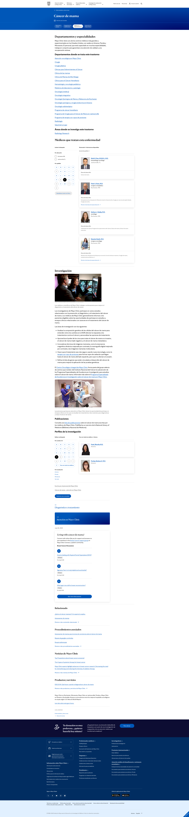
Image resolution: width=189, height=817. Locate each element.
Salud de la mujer (61, 125)
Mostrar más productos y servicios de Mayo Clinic (70, 688)
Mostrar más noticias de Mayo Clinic (66, 672)
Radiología (58, 121)
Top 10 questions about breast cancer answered (69, 658)
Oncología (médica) (62, 92)
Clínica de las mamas (62, 73)
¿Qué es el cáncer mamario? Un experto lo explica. (70, 614)
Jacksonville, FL (61, 159)
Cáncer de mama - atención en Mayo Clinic (68, 490)
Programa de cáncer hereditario (66, 110)
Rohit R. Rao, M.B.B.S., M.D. (99, 158)
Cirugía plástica (60, 66)
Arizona (57, 472)
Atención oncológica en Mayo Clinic (68, 58)
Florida (56, 474)
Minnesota (57, 476)
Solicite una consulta (63, 496)
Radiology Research (62, 133)
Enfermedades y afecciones (62, 10)
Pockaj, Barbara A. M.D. (98, 461)
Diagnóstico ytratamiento (67, 26)
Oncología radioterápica (63, 106)
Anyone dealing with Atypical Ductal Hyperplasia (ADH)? (74, 555)
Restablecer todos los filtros (63, 193)
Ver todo (57, 479)
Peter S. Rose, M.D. (97, 183)
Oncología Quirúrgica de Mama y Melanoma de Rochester (76, 99)
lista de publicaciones (72, 423)
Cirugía (57, 62)
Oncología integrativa (62, 95)
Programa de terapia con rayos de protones (70, 117)
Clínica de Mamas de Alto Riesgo (66, 77)
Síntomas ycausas (58, 26)
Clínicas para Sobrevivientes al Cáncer (68, 69)
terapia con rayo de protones (67, 354)
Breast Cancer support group (79, 540)
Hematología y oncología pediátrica (67, 84)
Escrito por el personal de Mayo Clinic (66, 486)
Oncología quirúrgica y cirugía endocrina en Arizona (73, 103)
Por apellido (58, 163)
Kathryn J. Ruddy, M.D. (98, 212)
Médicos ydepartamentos (78, 26)
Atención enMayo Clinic (88, 26)
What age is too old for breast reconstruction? (71, 585)
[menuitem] (58, 26)
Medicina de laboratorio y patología (67, 88)
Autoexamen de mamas (62, 618)
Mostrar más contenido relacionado (66, 622)
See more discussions (74, 596)
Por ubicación (58, 152)
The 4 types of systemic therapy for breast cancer (70, 662)
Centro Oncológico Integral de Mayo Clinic (72, 367)
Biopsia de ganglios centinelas (64, 638)
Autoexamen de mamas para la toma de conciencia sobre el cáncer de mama (78, 634)
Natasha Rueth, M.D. (97, 239)
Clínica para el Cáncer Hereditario (67, 80)
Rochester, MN (61, 156)
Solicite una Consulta (61, 20)
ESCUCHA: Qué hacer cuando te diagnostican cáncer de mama (74, 684)
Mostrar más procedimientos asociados (67, 646)
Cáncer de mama (66, 16)
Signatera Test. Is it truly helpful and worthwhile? (72, 570)
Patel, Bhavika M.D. (97, 444)
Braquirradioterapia (61, 642)
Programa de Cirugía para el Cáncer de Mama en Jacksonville (77, 114)
